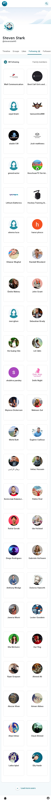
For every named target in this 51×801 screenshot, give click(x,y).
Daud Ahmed (37, 736)
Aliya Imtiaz (13, 736)
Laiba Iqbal (14, 765)
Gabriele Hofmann (37, 558)
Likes (24, 51)
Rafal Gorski (14, 528)
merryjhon (13, 321)
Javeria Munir (13, 617)
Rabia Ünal (37, 499)
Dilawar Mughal (14, 262)
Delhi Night (37, 380)
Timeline (6, 51)
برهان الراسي (13, 469)
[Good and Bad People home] (4, 3)
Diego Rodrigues (13, 558)
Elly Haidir (37, 765)
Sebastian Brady (37, 321)
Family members (40, 62)
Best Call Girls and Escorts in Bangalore (37, 84)
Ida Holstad (37, 528)
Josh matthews (37, 143)
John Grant (37, 291)
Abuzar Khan (14, 706)
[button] (48, 798)
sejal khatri (14, 114)
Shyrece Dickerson (13, 410)
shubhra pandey (13, 380)
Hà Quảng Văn (13, 351)
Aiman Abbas (37, 706)
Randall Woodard (37, 262)
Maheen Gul (37, 410)
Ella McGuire (14, 647)
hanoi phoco (37, 232)
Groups (16, 51)
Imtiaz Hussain (37, 469)
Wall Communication (13, 84)
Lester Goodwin (37, 617)
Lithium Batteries (14, 203)
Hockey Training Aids (37, 203)
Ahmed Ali (37, 676)
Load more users (28, 788)
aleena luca (13, 232)
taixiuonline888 (37, 114)
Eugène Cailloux (37, 440)
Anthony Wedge (14, 588)
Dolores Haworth (37, 588)
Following (34, 51)
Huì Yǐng (37, 647)
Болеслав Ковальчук (13, 499)
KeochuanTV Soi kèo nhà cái (37, 173)
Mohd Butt (14, 440)
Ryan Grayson (13, 676)
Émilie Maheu (14, 291)
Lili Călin (37, 351)
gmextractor (13, 173)
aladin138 (13, 143)
